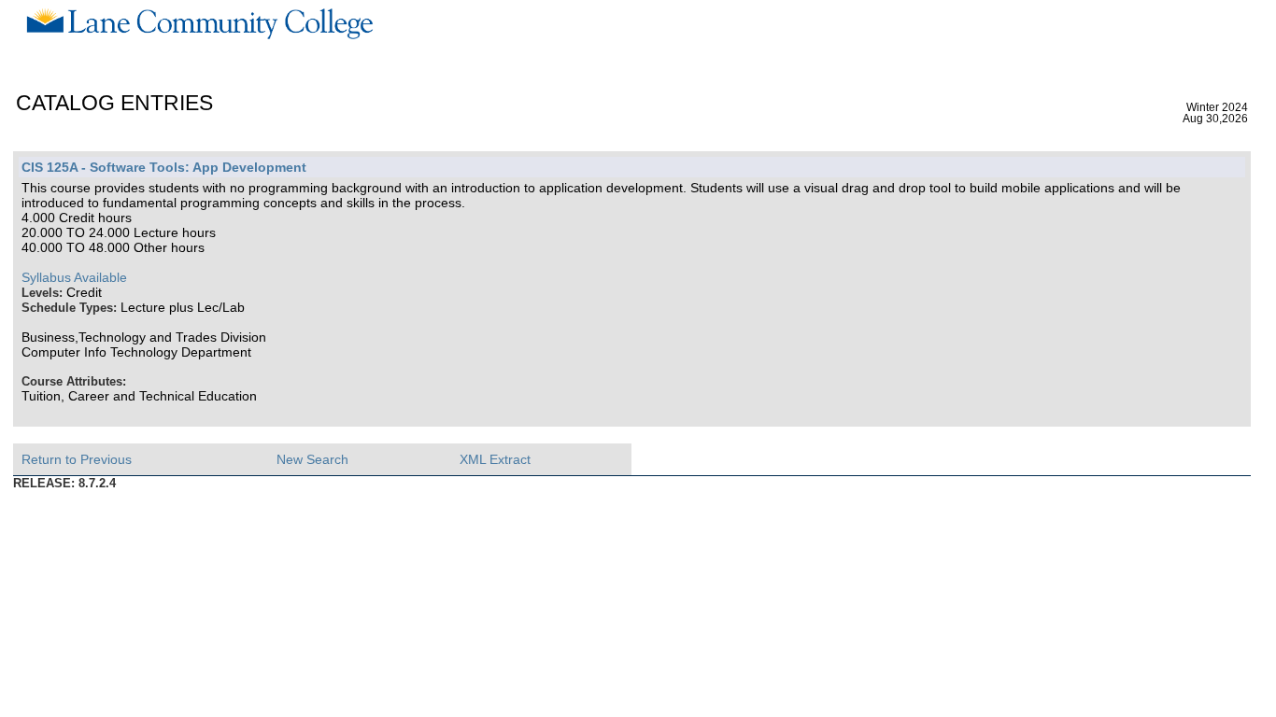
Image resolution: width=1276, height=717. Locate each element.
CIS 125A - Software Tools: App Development (163, 167)
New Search (312, 459)
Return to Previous (76, 459)
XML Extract (495, 459)
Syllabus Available (74, 277)
